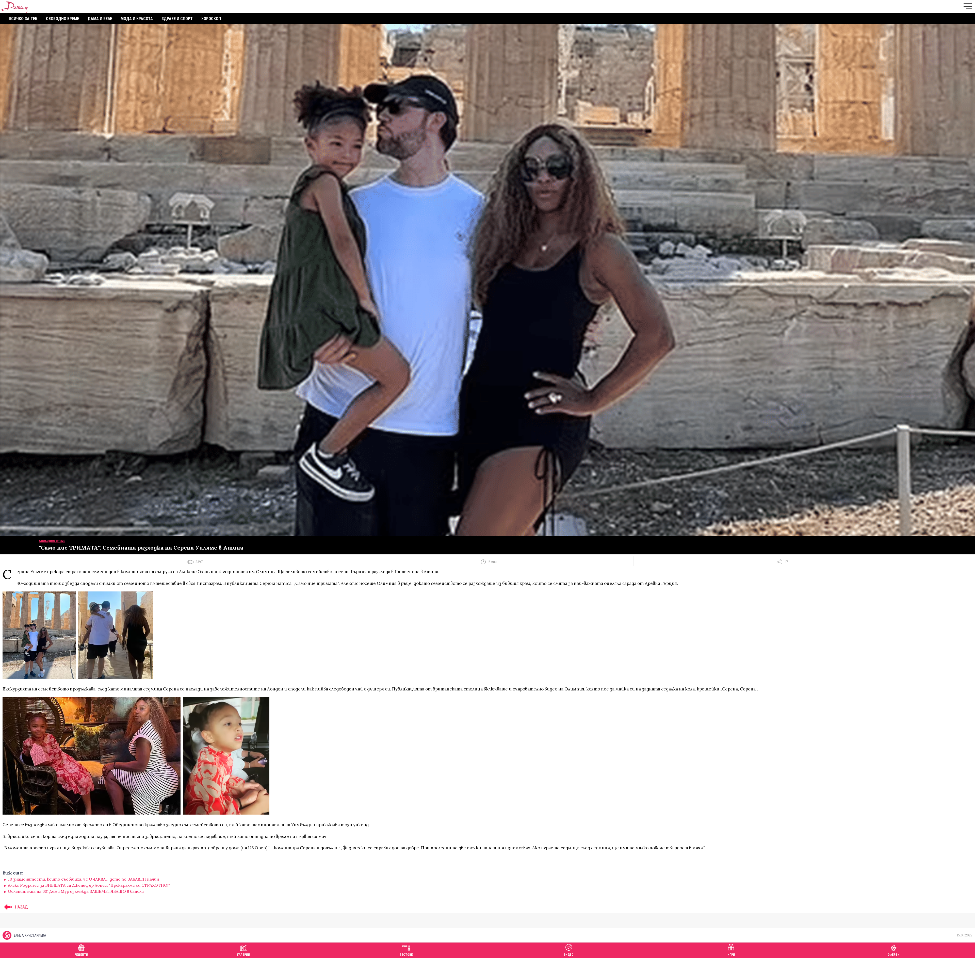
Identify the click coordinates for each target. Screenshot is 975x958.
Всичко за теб (23, 18)
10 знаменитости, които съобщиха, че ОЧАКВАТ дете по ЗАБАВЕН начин (83, 879)
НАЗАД (21, 907)
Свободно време (62, 18)
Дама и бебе (100, 18)
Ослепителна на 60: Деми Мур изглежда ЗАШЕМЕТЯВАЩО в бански (76, 891)
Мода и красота (137, 18)
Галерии (243, 954)
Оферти (894, 954)
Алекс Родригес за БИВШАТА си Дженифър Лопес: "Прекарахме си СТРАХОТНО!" (89, 885)
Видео (569, 954)
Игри (731, 954)
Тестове (406, 954)
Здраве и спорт (177, 18)
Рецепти (81, 954)
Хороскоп (211, 18)
